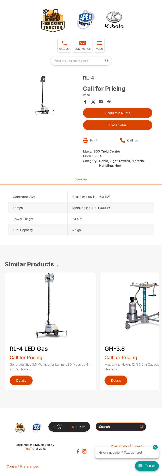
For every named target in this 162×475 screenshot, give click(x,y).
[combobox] (81, 60)
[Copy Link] (109, 101)
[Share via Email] (101, 101)
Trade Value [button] (118, 125)
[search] (107, 60)
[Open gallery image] (44, 95)
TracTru (29, 448)
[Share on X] (93, 101)
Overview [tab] (81, 179)
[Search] (141, 426)
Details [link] (21, 380)
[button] (64, 45)
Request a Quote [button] (117, 113)
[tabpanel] (44, 96)
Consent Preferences (23, 466)
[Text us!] (147, 466)
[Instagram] (84, 451)
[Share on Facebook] (85, 101)
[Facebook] (77, 451)
